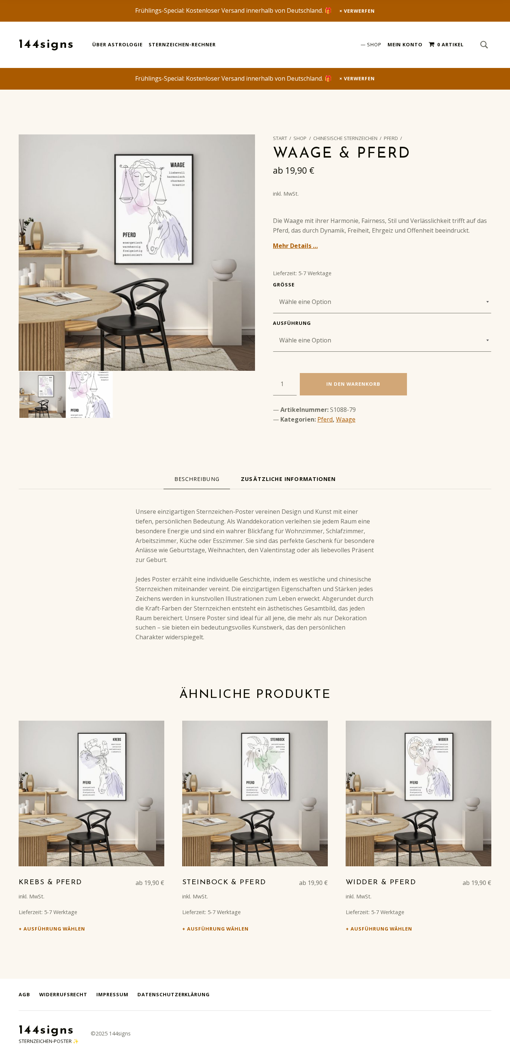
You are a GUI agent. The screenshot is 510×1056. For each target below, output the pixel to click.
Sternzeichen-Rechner (182, 44)
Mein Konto (405, 44)
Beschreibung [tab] (197, 478)
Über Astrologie (117, 44)
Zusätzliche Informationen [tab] (288, 478)
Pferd (391, 138)
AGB (24, 994)
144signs (46, 44)
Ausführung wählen (54, 928)
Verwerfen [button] (359, 10)
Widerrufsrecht (63, 994)
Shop (374, 44)
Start (280, 138)
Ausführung (292, 323)
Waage (345, 419)
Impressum (112, 994)
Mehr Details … (295, 246)
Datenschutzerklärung (173, 994)
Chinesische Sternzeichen (345, 138)
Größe (284, 284)
